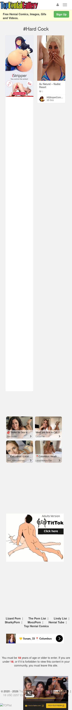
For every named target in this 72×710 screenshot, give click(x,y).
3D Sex (50, 100)
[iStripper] (19, 84)
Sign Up (61, 14)
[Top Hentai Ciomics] (19, 53)
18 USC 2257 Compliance (19, 695)
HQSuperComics (55, 97)
